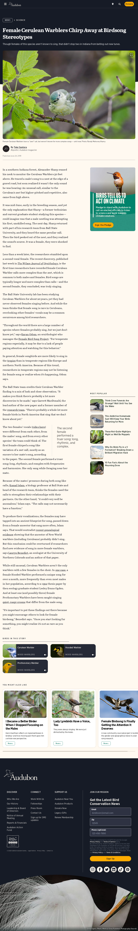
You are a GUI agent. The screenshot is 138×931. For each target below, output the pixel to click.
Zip (93, 820)
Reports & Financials (17, 823)
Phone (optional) (99, 830)
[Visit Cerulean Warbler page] (25, 651)
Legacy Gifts (61, 813)
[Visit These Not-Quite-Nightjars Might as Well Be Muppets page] (112, 437)
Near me (113, 4)
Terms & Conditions (113, 852)
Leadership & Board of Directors (16, 809)
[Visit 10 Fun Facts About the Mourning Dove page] (112, 468)
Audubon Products (64, 803)
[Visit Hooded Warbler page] (73, 651)
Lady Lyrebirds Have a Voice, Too (73, 718)
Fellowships (36, 803)
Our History (12, 803)
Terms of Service (109, 842)
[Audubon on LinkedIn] (114, 869)
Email (94, 809)
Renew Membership (64, 817)
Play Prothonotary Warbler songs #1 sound (45, 670)
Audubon (15, 4)
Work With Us (37, 799)
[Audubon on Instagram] (93, 869)
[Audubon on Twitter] (107, 869)
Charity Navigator (13, 841)
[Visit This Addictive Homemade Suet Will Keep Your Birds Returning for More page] (112, 421)
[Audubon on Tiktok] (121, 869)
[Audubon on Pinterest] (128, 869)
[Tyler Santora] (6, 148)
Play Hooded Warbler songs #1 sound (93, 654)
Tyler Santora (20, 147)
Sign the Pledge (103, 225)
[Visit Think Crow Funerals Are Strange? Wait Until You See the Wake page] (112, 406)
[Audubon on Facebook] (100, 869)
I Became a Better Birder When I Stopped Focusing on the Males (25, 718)
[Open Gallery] (131, 55)
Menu (5, 4)
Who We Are (13, 799)
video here (38, 427)
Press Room (36, 808)
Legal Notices (32, 850)
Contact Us (36, 813)
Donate (129, 4)
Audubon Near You (64, 799)
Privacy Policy (41, 850)
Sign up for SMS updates (38, 818)
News (7, 20)
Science (20, 20)
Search (119, 3)
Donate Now (61, 808)
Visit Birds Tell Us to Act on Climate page (112, 199)
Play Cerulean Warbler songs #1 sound (45, 654)
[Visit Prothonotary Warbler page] (25, 666)
